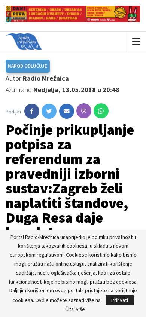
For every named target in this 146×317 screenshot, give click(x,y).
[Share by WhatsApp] (101, 110)
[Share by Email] (66, 111)
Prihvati (119, 300)
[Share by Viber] (83, 110)
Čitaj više (75, 309)
